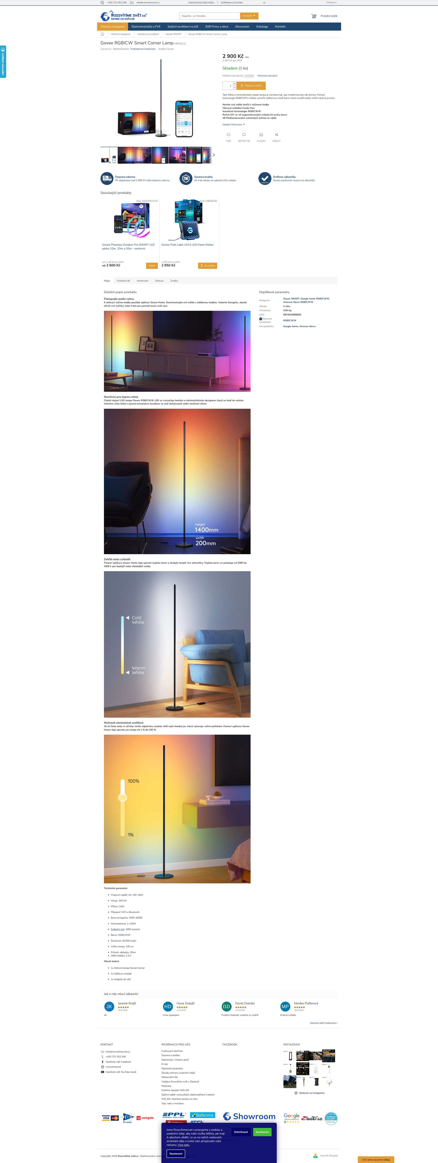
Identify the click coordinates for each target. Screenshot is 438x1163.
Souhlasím (262, 1132)
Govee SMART (291, 298)
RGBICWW (289, 320)
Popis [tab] (107, 280)
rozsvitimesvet (113, 1066)
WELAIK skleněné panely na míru (179, 1099)
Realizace (166, 1086)
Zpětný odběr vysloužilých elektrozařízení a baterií (187, 1094)
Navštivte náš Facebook (118, 1061)
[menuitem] (112, 27)
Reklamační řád (169, 1077)
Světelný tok (117, 929)
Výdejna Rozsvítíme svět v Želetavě (180, 1081)
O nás (164, 1064)
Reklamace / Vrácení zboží (175, 1059)
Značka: (166, 49)
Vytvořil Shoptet (329, 1155)
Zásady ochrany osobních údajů (178, 1072)
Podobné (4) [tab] (123, 280)
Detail (152, 265)
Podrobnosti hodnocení (142, 49)
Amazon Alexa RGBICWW (298, 302)
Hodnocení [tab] (142, 280)
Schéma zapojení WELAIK (175, 1090)
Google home (290, 326)
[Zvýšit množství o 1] (234, 84)
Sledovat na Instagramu (312, 1093)
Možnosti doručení (267, 75)
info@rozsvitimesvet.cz (118, 1051)
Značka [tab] (174, 280)
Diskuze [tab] (159, 280)
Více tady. (184, 1145)
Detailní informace (232, 124)
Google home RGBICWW (315, 298)
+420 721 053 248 (116, 1056)
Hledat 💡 (249, 16)
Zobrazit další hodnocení (323, 1023)
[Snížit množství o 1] (234, 88)
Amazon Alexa (307, 326)
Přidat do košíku (253, 85)
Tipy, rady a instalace (172, 1103)
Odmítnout (241, 1132)
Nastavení (176, 1154)
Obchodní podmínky (172, 1068)
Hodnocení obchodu (201, 2)
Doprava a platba (232, 2)
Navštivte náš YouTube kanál (121, 1072)
